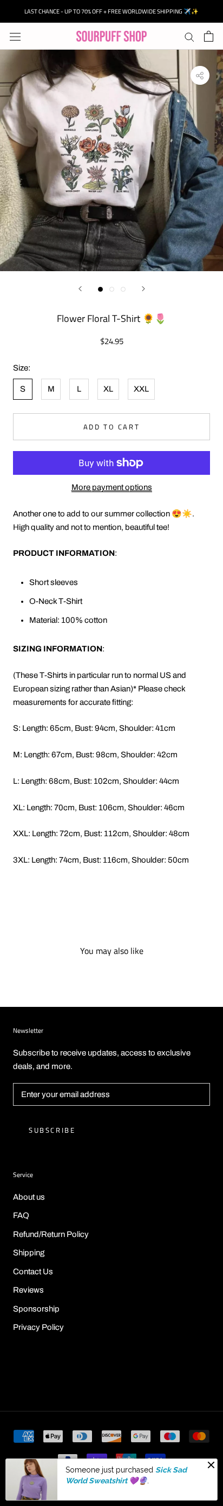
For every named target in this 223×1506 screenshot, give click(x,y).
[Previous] (80, 288)
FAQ (21, 1215)
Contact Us (33, 1271)
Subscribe (52, 1130)
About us (29, 1197)
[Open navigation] (15, 36)
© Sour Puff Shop (111, 1375)
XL (108, 389)
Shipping (28, 1252)
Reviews (28, 1290)
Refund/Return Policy (51, 1234)
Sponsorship (36, 1309)
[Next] (143, 288)
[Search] (189, 36)
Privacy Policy (38, 1327)
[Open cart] (208, 36)
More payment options (111, 487)
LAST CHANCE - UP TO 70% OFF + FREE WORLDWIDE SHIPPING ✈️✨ (111, 11)
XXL (141, 389)
